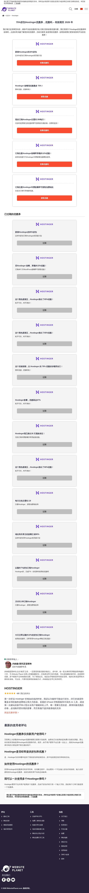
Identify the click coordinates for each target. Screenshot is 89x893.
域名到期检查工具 (38, 829)
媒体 (62, 859)
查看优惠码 (44, 63)
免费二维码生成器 (38, 821)
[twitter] (8, 880)
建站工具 (6, 816)
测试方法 (64, 842)
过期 (44, 243)
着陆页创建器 (8, 825)
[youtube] (13, 880)
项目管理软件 (8, 829)
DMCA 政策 (65, 854)
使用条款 (64, 850)
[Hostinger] (44, 55)
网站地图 (64, 837)
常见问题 (64, 829)
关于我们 (64, 816)
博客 (62, 821)
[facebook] (4, 880)
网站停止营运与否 (38, 833)
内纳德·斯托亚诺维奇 (22, 664)
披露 (62, 833)
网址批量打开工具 (38, 837)
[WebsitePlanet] (3, 15)
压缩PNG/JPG (37, 816)
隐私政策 (64, 846)
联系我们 (64, 825)
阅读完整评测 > (11, 712)
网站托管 (6, 821)
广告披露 (17, 3)
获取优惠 (44, 97)
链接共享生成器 (37, 825)
